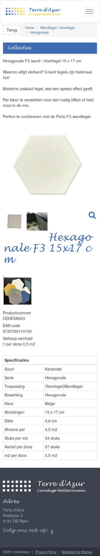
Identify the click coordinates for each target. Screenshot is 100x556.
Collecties (19, 48)
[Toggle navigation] (89, 11)
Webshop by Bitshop (76, 551)
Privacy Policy (45, 551)
